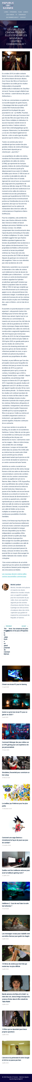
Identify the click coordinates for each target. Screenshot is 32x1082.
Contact (23, 17)
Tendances (22, 14)
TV (16, 14)
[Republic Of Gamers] (8, 5)
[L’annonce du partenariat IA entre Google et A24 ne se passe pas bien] (16, 1048)
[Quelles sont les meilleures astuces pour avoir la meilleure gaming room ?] (16, 860)
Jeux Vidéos (10, 14)
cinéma (19, 574)
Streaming (13, 12)
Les (3, 574)
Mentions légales (24, 1077)
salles (25, 574)
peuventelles (12, 576)
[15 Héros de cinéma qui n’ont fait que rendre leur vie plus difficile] (16, 953)
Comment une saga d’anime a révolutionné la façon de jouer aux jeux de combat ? (15, 840)
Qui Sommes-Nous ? (12, 17)
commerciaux (21, 576)
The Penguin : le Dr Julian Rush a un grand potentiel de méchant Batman (5, 640)
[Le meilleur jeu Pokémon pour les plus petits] (16, 792)
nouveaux (8, 574)
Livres (6, 12)
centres (4, 576)
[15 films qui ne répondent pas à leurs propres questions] (16, 1019)
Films (20, 12)
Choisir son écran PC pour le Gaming (14, 684)
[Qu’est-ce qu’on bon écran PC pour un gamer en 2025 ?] (16, 701)
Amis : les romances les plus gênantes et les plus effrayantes (17, 629)
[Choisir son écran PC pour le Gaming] (16, 674)
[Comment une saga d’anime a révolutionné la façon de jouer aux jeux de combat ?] (16, 825)
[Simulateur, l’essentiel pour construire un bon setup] (16, 763)
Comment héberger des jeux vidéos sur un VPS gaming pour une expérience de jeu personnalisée (15, 744)
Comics (25, 12)
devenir (14, 574)
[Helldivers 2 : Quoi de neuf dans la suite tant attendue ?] (16, 891)
